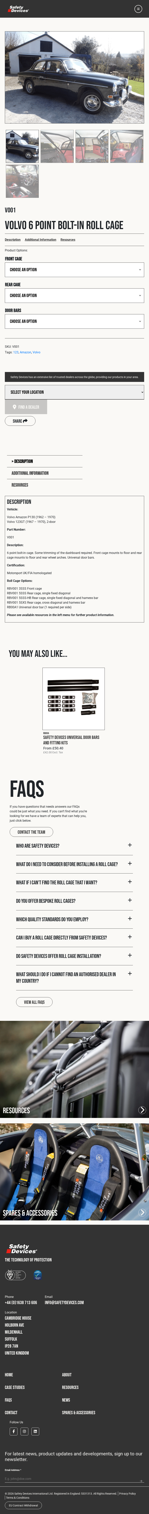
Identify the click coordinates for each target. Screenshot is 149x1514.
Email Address (13, 1469)
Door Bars (13, 310)
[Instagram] (24, 1431)
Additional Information (40, 239)
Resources (68, 239)
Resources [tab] (20, 485)
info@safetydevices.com (64, 1302)
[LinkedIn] (35, 1431)
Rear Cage (13, 284)
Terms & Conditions (17, 1497)
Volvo (36, 352)
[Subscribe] (141, 1479)
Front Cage (13, 258)
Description (13, 239)
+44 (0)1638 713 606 (21, 1302)
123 (15, 352)
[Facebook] (13, 1431)
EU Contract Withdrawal (23, 1505)
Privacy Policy (127, 1493)
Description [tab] (23, 461)
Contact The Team (31, 832)
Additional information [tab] (30, 473)
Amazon (25, 352)
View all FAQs (34, 1002)
